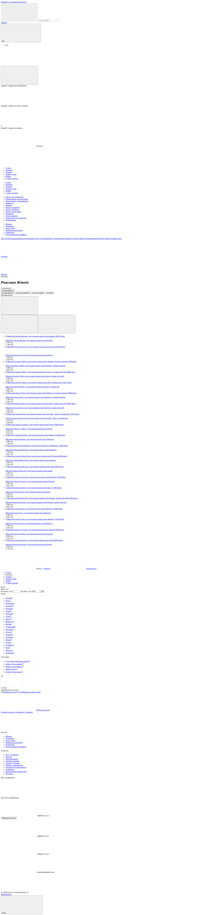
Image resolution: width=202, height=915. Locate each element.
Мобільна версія (42, 710)
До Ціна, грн (26, 591)
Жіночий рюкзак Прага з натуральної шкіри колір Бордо (28, 492)
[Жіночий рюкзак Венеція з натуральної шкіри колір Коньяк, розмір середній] (103, 498)
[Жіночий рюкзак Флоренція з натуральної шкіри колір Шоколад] (103, 446)
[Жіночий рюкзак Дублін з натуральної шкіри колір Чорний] (103, 530)
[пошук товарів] (19, 12)
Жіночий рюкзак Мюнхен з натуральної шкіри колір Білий (29, 471)
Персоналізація (13, 239)
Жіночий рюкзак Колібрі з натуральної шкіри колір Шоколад (30, 439)
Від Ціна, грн (6, 591)
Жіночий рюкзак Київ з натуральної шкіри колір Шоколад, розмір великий (35, 397)
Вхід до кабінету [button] (12, 755)
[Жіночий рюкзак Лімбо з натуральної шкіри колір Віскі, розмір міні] (103, 383)
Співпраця (89, 239)
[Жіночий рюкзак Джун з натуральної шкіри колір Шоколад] (103, 519)
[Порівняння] (19, 75)
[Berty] (12, 686)
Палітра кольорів (26, 239)
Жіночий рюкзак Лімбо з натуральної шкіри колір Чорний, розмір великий (35, 366)
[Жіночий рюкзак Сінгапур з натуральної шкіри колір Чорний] (103, 477)
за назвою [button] (49, 293)
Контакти (118, 239)
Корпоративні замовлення (103, 239)
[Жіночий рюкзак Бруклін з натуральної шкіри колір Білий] (103, 540)
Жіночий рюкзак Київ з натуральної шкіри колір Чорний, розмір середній (35, 408)
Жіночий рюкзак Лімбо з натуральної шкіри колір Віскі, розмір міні (32, 387)
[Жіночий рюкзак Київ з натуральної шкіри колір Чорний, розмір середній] (103, 404)
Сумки (8, 573)
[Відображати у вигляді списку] (56, 324)
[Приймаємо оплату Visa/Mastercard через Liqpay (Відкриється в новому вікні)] (21, 692)
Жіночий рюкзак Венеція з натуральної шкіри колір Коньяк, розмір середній (36, 502)
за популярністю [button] (8, 293)
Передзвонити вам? (9, 818)
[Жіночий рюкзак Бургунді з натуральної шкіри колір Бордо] (103, 347)
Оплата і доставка (40, 239)
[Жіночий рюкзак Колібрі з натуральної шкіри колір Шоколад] (103, 435)
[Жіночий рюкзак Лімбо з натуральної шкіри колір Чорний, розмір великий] (103, 362)
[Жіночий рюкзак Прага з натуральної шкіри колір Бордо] (103, 488)
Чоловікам (10, 226)
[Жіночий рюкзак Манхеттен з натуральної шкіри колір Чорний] (103, 456)
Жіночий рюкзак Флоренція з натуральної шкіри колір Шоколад (31, 450)
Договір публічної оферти (74, 239)
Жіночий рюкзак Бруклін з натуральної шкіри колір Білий (29, 544)
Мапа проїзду (6, 894)
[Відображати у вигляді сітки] (19, 324)
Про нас (4, 239)
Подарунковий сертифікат (16, 235)
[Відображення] (19, 305)
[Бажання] (101, 96)
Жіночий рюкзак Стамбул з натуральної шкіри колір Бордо (29, 429)
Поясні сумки (11, 579)
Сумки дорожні (12, 583)
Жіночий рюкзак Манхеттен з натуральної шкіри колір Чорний (31, 460)
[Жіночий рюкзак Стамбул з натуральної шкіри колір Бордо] (103, 425)
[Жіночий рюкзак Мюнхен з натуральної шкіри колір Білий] (103, 467)
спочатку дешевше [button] (22, 293)
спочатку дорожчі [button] (38, 293)
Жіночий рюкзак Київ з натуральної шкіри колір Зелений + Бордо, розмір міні (37, 418)
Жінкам (9, 224)
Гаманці (9, 577)
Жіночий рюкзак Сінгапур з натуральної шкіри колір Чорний (30, 481)
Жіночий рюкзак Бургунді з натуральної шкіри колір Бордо (29, 355)
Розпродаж (10, 232)
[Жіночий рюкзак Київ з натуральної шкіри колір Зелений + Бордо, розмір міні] (103, 414)
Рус (7, 45)
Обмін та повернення (55, 239)
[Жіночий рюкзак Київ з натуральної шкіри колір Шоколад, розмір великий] (103, 393)
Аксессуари (10, 228)
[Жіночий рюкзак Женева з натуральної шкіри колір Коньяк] (103, 336)
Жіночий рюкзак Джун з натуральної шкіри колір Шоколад (29, 523)
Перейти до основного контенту (14, 2)
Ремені (8, 581)
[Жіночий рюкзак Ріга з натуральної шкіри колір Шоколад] (103, 509)
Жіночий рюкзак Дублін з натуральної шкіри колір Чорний (29, 534)
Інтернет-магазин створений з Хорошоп (17, 712)
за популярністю (8, 290)
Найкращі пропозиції (14, 230)
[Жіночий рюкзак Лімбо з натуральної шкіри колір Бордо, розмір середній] (103, 372)
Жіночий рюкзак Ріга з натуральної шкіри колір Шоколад (28, 513)
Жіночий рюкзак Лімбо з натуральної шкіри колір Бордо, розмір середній (35, 376)
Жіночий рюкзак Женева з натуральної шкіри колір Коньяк (29, 340)
